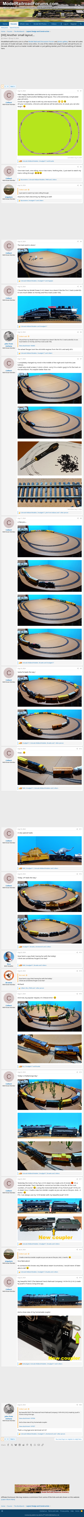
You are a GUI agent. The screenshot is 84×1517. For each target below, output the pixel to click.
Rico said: (22, 975)
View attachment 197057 (27, 1426)
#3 (81, 185)
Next (12, 86)
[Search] (81, 24)
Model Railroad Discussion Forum (41, 41)
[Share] (77, 91)
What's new (24, 24)
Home (5, 24)
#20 (80, 1405)
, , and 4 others (41, 1244)
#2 (81, 167)
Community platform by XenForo (42, 1515)
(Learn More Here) (8, 1499)
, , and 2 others (39, 180)
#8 (81, 518)
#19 (80, 1278)
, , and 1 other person (44, 513)
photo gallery (63, 41)
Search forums (14, 28)
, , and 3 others (34, 965)
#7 (81, 359)
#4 (81, 241)
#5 (81, 286)
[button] (30, 24)
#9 (81, 668)
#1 (81, 91)
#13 (80, 952)
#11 (80, 829)
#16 (80, 1072)
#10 (80, 749)
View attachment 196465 (27, 346)
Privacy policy (64, 1511)
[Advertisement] (42, 67)
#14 (80, 971)
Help (72, 1511)
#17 (80, 1179)
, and (38, 161)
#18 (80, 1250)
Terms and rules (53, 1511)
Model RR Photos (40, 24)
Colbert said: (23, 190)
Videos (53, 24)
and (34, 326)
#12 (80, 874)
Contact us (43, 1511)
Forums (14, 24)
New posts (4, 28)
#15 (80, 994)
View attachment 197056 (27, 1418)
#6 (81, 332)
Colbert (5, 38)
